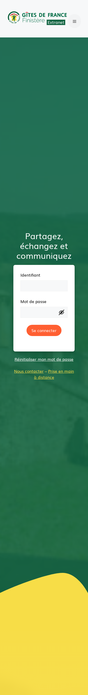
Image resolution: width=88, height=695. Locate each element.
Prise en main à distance (54, 374)
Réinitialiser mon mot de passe (44, 359)
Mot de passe (33, 301)
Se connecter (44, 330)
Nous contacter (29, 371)
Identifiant (30, 275)
